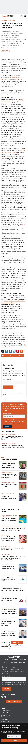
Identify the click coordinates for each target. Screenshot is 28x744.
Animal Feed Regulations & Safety (9, 516)
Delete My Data (14, 701)
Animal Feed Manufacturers (10, 526)
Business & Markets (8, 20)
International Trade (8, 482)
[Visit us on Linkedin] (5, 697)
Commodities (5, 535)
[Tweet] (14, 351)
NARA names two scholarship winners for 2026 (9, 579)
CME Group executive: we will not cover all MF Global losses (9, 475)
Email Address (7, 379)
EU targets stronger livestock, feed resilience (8, 623)
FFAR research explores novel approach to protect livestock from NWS (13, 447)
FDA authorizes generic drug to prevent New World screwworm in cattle (13, 437)
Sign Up (7, 426)
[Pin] (17, 351)
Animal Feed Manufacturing (6, 620)
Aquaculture (5, 564)
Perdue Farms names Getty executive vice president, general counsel (8, 633)
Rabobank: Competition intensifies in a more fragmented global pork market (9, 538)
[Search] (21, 16)
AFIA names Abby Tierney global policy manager (12, 548)
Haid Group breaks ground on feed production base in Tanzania (13, 529)
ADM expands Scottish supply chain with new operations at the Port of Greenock (9, 611)
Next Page (17, 642)
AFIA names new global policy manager (9, 599)
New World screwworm (8, 434)
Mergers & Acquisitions (8, 586)
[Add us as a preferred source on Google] (21, 351)
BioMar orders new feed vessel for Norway (9, 567)
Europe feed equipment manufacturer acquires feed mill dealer (9, 496)
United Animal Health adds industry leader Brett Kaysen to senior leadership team (13, 558)
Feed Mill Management (8, 493)
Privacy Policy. (16, 423)
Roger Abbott (5, 50)
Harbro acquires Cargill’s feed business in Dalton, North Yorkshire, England (13, 590)
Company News (5, 546)
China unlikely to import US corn (9, 485)
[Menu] (25, 16)
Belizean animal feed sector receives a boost (9, 519)
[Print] (2, 351)
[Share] (6, 351)
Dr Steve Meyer (15, 77)
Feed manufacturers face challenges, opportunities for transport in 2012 (8, 465)
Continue (14, 740)
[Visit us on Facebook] (2, 697)
